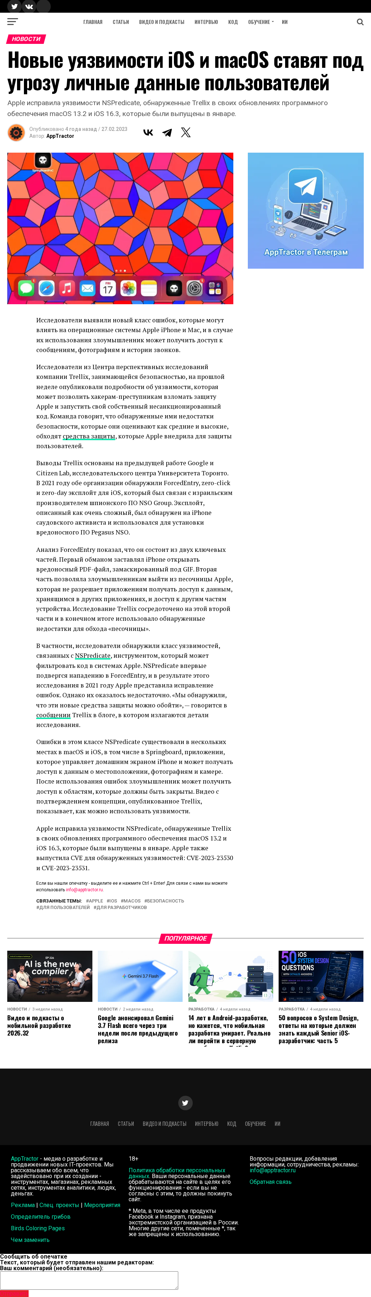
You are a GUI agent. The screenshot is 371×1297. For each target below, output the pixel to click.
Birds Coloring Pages (38, 1228)
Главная (93, 21)
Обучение (259, 21)
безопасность (165, 901)
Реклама (23, 1205)
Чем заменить (30, 1239)
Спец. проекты (59, 1205)
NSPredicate (93, 655)
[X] (186, 132)
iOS (113, 901)
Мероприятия (102, 1205)
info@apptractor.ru (84, 889)
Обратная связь (271, 1181)
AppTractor (60, 136)
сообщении (53, 715)
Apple (96, 901)
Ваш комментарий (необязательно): (51, 1268)
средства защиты (89, 436)
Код (233, 21)
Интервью (206, 21)
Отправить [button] (14, 1293)
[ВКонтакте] (148, 132)
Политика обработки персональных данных (177, 1173)
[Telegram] (167, 132)
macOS (132, 901)
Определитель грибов (41, 1216)
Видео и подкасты (161, 21)
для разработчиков (121, 907)
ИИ (285, 21)
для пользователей (64, 907)
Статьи (121, 21)
